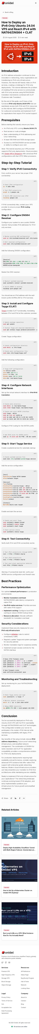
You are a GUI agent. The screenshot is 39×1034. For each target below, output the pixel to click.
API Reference (25, 971)
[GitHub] (6, 962)
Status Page (24, 975)
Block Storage (6, 981)
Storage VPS (6, 978)
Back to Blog (9, 12)
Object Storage (6, 985)
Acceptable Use (7, 1007)
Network (23, 985)
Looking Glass (25, 988)
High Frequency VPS (8, 975)
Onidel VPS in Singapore (13, 154)
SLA (3, 1004)
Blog (22, 1004)
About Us (24, 997)
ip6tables (14, 634)
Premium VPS (6, 971)
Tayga (4, 311)
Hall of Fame (25, 981)
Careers (23, 1000)
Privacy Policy (6, 997)
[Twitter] (2, 962)
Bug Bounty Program (27, 978)
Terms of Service (7, 1000)
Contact (23, 1007)
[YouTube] (9, 962)
